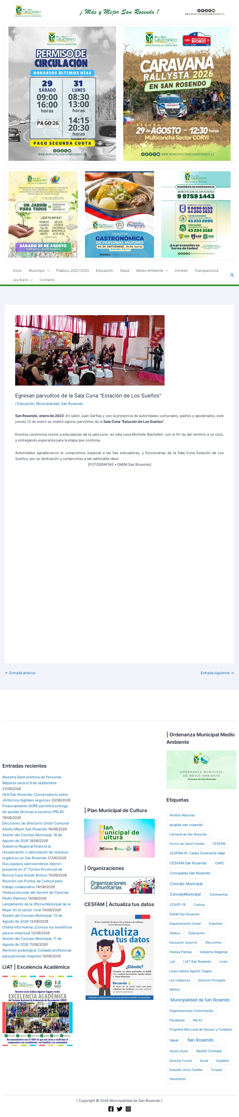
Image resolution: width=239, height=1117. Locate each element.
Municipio (37, 270)
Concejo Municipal (186, 883)
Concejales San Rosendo (190, 873)
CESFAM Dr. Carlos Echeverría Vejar (197, 853)
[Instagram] (128, 1109)
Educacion (197, 933)
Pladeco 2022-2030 (72, 270)
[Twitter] (120, 1109)
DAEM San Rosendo (184, 914)
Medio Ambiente (149, 270)
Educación (104, 270)
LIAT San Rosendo (197, 961)
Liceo (223, 961)
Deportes (216, 923)
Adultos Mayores (182, 815)
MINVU (174, 989)
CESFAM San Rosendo (188, 863)
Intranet (181, 270)
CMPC (219, 863)
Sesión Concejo (209, 1051)
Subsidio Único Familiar (186, 1070)
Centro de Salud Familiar (187, 843)
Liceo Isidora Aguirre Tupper (190, 971)
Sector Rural (178, 1051)
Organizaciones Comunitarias (191, 1011)
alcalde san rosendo (186, 825)
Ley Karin (20, 280)
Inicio (17, 270)
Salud (124, 270)
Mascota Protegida (211, 980)
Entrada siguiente (217, 673)
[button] (47, 270)
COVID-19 (178, 905)
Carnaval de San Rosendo (188, 834)
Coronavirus (219, 894)
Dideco (174, 933)
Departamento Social (185, 923)
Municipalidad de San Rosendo (200, 999)
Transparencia (206, 270)
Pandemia (177, 1020)
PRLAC (198, 1020)
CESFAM (219, 843)
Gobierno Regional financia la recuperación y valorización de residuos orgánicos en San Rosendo (35, 852)
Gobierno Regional (213, 952)
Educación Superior (183, 942)
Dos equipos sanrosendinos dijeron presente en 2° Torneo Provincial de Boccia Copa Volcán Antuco (32, 870)
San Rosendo (72, 403)
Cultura (199, 905)
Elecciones (213, 942)
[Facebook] (111, 1109)
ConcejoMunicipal (185, 894)
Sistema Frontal (180, 1060)
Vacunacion (177, 1079)
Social (204, 1060)
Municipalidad (47, 403)
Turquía (216, 1070)
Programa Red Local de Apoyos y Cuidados (200, 1029)
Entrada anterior (20, 673)
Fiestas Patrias (180, 952)
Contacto (47, 280)
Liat (172, 961)
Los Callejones (179, 980)
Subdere (222, 1060)
